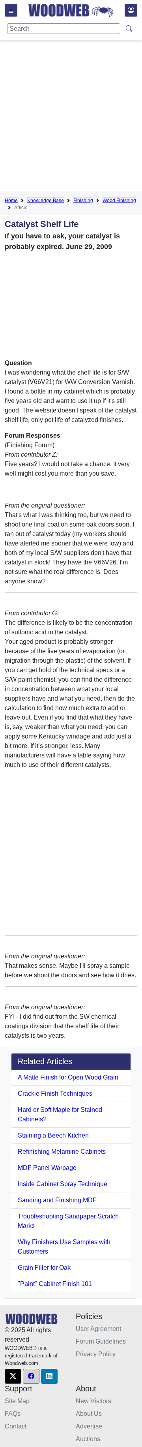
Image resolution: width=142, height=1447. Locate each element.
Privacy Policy (96, 1354)
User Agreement (98, 1328)
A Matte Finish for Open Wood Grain (68, 1077)
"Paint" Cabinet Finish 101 (55, 1283)
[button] (13, 1376)
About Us (89, 1413)
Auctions (88, 1439)
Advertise (89, 1426)
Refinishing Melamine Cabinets (62, 1151)
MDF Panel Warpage (47, 1167)
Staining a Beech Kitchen (53, 1135)
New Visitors (93, 1401)
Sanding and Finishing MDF (57, 1200)
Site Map (17, 1401)
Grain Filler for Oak (44, 1267)
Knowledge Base (45, 200)
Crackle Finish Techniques (55, 1093)
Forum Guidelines (101, 1341)
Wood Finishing (119, 200)
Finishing (83, 200)
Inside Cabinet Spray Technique (62, 1184)
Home (11, 200)
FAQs (13, 1413)
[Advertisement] (71, 117)
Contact (15, 1426)
